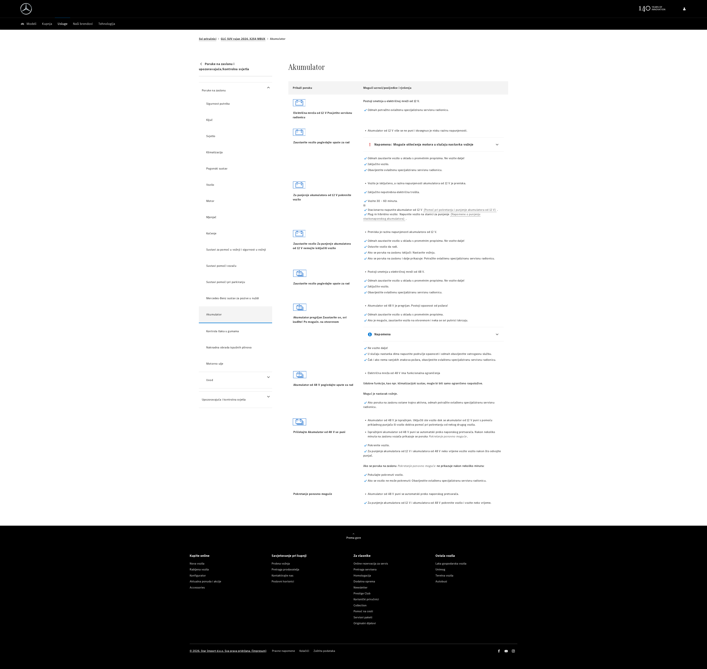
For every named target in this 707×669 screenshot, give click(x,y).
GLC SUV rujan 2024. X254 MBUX (243, 39)
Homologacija (362, 575)
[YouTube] (506, 651)
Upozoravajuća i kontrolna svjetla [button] (224, 399)
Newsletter (360, 587)
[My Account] (684, 9)
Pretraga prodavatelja (285, 569)
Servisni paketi (363, 617)
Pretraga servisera (365, 569)
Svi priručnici (207, 39)
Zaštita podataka (324, 651)
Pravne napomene (283, 651)
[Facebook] (499, 651)
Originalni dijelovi (365, 623)
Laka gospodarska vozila (450, 563)
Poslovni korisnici (283, 581)
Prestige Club (362, 593)
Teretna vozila (444, 575)
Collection (360, 605)
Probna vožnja (281, 563)
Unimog (440, 569)
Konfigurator (198, 575)
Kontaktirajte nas (282, 575)
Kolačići (304, 651)
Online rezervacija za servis (371, 563)
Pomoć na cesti (363, 611)
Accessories (197, 587)
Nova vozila (197, 563)
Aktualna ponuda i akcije (205, 581)
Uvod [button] (209, 380)
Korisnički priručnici (366, 599)
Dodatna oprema (364, 581)
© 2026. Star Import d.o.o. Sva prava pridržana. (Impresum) (228, 651)
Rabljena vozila (199, 569)
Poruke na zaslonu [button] (214, 90)
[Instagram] (513, 651)
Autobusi (441, 581)
